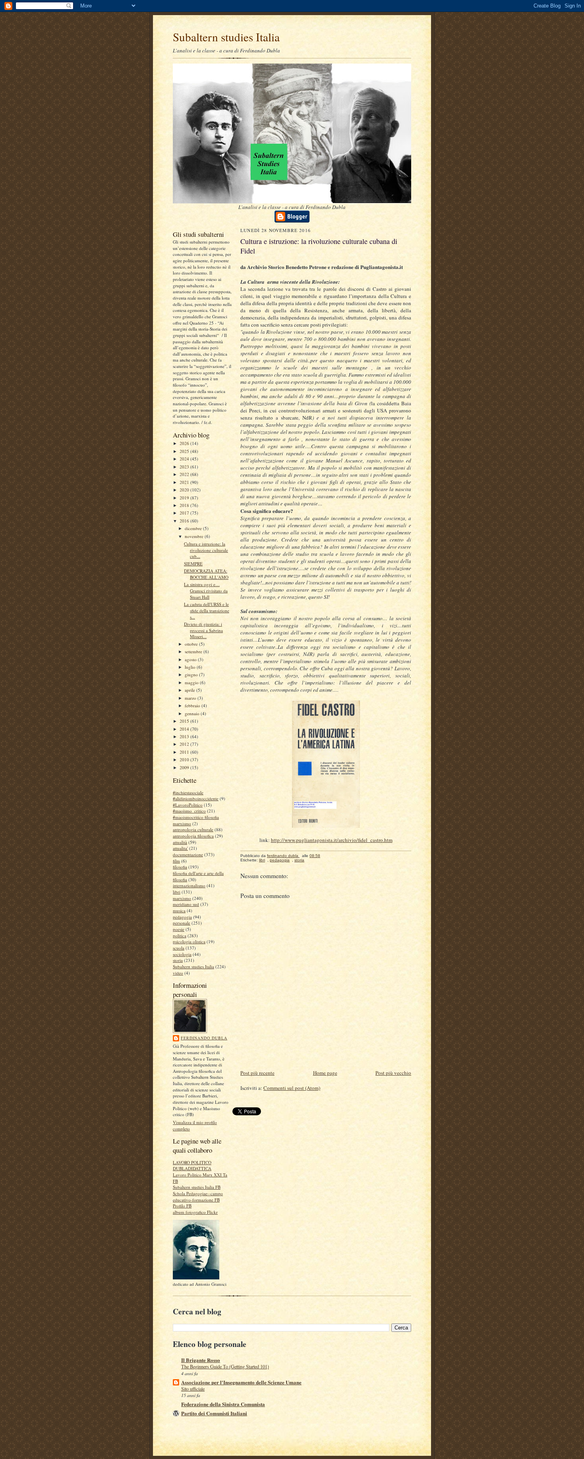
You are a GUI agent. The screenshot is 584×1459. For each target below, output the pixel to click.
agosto (191, 659)
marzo (191, 698)
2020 (185, 490)
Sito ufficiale (193, 1388)
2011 (185, 752)
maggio (192, 682)
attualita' (180, 848)
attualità (180, 842)
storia (178, 960)
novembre (195, 536)
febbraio (193, 705)
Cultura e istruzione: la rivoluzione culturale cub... (206, 550)
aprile (190, 690)
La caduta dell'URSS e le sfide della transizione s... (206, 610)
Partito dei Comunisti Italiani (214, 1413)
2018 (185, 505)
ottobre (192, 644)
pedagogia (182, 917)
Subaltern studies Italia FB (196, 1187)
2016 (185, 521)
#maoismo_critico (189, 811)
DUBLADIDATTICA (192, 1168)
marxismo (182, 898)
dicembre (194, 528)
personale (181, 923)
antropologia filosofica (193, 836)
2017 (185, 513)
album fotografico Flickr (195, 1212)
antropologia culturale (193, 829)
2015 (185, 721)
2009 (185, 767)
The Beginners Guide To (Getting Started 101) (225, 1366)
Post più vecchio (393, 1072)
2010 (185, 759)
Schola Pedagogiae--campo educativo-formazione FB (198, 1196)
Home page (325, 1072)
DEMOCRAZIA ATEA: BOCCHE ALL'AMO (206, 574)
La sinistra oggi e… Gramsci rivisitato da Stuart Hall (206, 590)
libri (176, 892)
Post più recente (257, 1072)
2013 (185, 736)
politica (179, 935)
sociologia (182, 954)
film (176, 861)
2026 (185, 443)
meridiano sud (186, 904)
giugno (192, 674)
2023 (185, 467)
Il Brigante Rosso (200, 1360)
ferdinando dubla (204, 1038)
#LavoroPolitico (188, 805)
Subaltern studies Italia (226, 37)
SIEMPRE (193, 564)
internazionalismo (189, 885)
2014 (185, 729)
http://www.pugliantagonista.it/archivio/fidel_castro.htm (332, 840)
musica (179, 910)
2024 (185, 459)
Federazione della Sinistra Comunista (223, 1404)
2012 (185, 744)
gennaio (193, 713)
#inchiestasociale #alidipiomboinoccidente (196, 795)
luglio (191, 667)
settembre (194, 651)
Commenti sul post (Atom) (291, 1087)
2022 (185, 474)
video (178, 973)
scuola (178, 948)
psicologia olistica (189, 941)
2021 (185, 482)
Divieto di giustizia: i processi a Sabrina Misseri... (203, 630)
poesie (178, 929)
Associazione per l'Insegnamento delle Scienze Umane (241, 1382)
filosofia (180, 867)
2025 (185, 451)
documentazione (188, 854)
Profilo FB (182, 1206)
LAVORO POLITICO (192, 1162)
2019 (185, 498)
